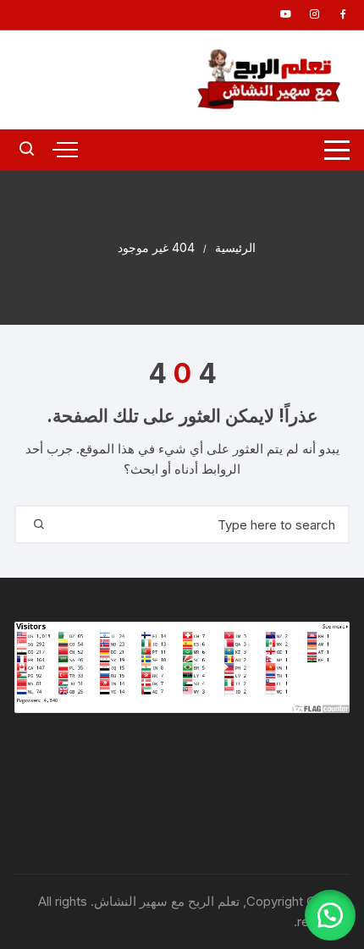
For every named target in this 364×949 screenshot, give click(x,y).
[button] (330, 915)
